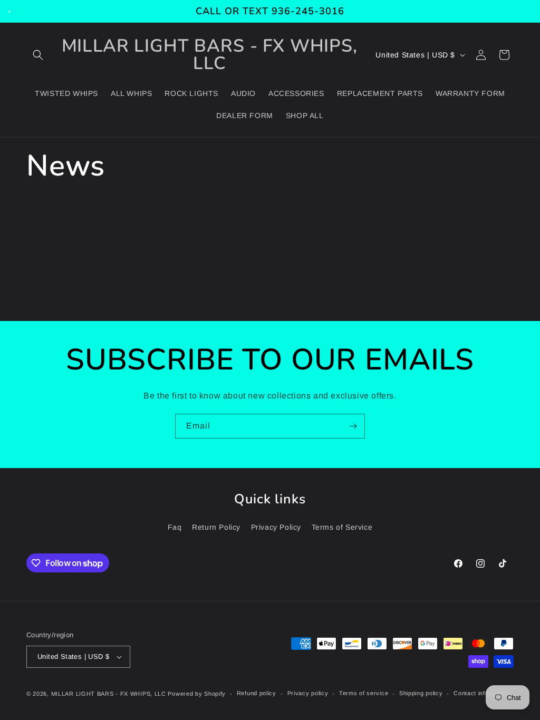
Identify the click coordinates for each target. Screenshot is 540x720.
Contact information (482, 693)
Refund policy (256, 693)
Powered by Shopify (197, 693)
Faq (175, 527)
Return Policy (216, 527)
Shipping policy (421, 693)
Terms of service (363, 693)
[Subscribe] (352, 426)
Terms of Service (342, 527)
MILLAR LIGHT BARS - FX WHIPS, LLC (108, 693)
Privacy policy (308, 693)
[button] (38, 54)
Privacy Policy (276, 527)
